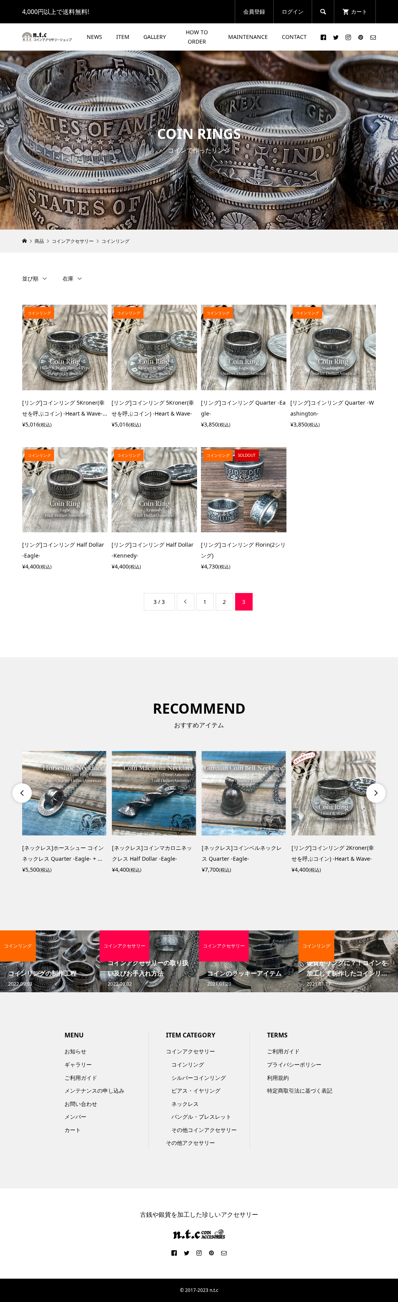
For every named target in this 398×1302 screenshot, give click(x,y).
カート (73, 1130)
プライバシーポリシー (294, 1064)
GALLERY (154, 36)
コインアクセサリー (190, 1051)
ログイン (293, 11)
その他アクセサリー (190, 1142)
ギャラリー (78, 1064)
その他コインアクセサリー (204, 1130)
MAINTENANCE (248, 36)
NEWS (94, 36)
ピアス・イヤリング (195, 1090)
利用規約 (278, 1077)
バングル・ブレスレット (201, 1116)
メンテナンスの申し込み (94, 1090)
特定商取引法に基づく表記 (299, 1090)
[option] (64, 813)
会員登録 (254, 11)
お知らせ (75, 1051)
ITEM (122, 36)
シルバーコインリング (198, 1077)
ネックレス (185, 1103)
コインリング (187, 1064)
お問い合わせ (81, 1103)
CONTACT (294, 36)
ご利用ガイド (81, 1077)
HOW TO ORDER (197, 36)
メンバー (75, 1116)
